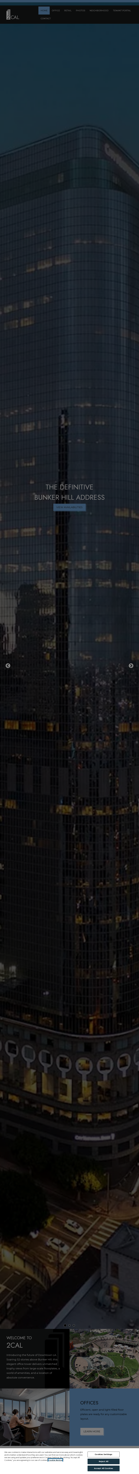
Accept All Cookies (103, 1468)
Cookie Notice (55, 1460)
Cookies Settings (103, 1454)
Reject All (103, 1461)
